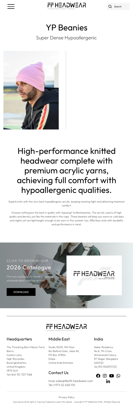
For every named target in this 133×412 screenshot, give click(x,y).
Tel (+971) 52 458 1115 (61, 385)
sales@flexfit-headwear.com (74, 381)
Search (110, 6)
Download (21, 292)
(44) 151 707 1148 (21, 374)
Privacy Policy (66, 397)
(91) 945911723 (107, 367)
